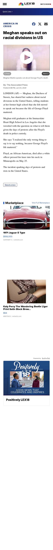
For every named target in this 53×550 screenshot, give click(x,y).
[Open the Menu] (4, 4)
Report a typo (10, 185)
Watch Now (45, 4)
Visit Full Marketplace (41, 203)
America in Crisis (10, 25)
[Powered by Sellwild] (46, 358)
